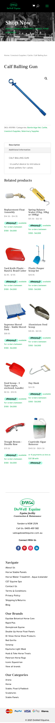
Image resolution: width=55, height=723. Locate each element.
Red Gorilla (11, 640)
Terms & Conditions (16, 591)
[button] (46, 78)
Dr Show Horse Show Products (20, 636)
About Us (10, 568)
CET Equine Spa (14, 582)
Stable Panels (12, 697)
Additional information (19, 150)
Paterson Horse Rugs (16, 658)
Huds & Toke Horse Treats (18, 654)
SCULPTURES (27, 29)
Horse (8, 684)
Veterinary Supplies (30, 131)
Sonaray (9, 645)
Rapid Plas (10, 623)
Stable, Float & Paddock (17, 689)
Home (6, 56)
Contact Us (11, 586)
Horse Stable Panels (16, 572)
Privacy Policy (13, 596)
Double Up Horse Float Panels (20, 632)
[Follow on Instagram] (30, 548)
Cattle (30, 56)
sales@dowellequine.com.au (27, 533)
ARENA (9, 29)
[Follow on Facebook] (18, 548)
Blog (8, 605)
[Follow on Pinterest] (24, 548)
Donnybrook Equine (15, 627)
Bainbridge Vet (34, 128)
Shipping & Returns (16, 600)
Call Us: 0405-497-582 (27, 529)
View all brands (13, 667)
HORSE (16, 29)
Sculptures (11, 693)
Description (14, 145)
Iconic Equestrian (14, 662)
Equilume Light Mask (16, 649)
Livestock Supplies (18, 56)
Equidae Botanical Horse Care (20, 619)
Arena (8, 680)
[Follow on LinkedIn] (36, 548)
